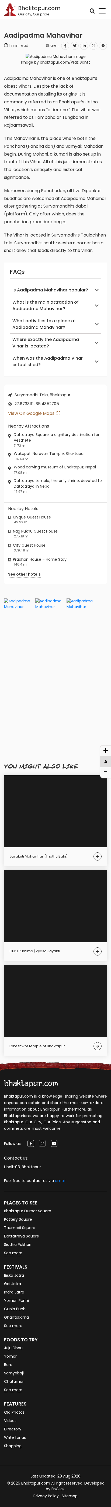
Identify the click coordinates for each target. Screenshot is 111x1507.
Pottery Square (18, 1219)
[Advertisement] (55, 707)
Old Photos (14, 1412)
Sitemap (70, 1496)
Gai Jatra (12, 1283)
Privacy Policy (46, 1496)
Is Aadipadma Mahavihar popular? (50, 290)
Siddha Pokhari (17, 1244)
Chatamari (14, 1381)
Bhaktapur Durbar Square (27, 1211)
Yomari (11, 1356)
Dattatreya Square (21, 1236)
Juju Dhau (13, 1348)
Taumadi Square (19, 1227)
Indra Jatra (14, 1292)
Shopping (13, 1446)
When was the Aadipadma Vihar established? (47, 361)
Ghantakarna (16, 1317)
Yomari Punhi (16, 1300)
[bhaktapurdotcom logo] (31, 1083)
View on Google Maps (32, 413)
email (60, 1180)
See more (13, 1253)
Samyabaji (14, 1373)
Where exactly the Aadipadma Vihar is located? (45, 342)
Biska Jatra (14, 1275)
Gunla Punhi (15, 1309)
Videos (10, 1420)
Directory (12, 1429)
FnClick (58, 1489)
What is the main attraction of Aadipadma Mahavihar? (45, 305)
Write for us (15, 1437)
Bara (8, 1364)
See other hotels (24, 574)
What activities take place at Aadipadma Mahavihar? (44, 324)
